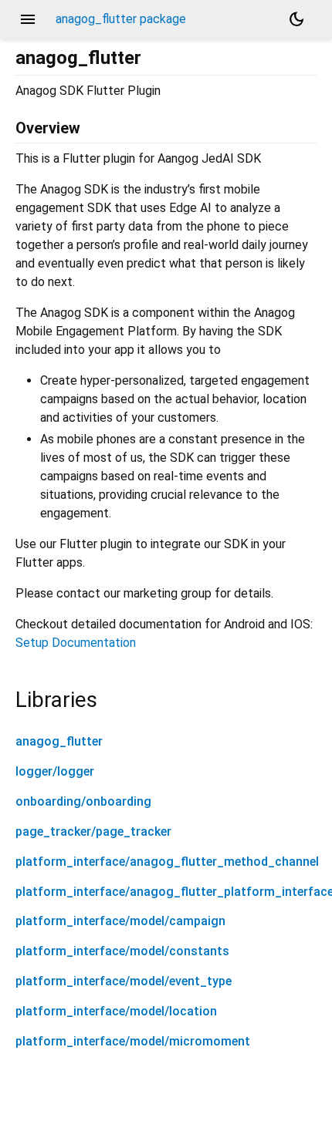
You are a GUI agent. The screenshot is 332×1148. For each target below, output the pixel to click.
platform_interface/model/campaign (120, 921)
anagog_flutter (59, 741)
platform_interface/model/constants (122, 951)
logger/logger (54, 771)
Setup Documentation (75, 642)
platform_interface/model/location (116, 1011)
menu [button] (28, 19)
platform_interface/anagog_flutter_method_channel (167, 861)
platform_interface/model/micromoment (132, 1041)
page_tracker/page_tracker (93, 831)
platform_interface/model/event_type (123, 981)
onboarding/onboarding (83, 801)
